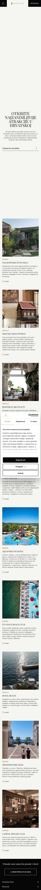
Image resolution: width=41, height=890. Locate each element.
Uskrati (20, 473)
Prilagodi (19, 467)
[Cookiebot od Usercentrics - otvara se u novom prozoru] (28, 415)
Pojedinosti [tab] (20, 421)
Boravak (5, 886)
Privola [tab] (7, 421)
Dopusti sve (20, 460)
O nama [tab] (33, 421)
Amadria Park (8, 882)
